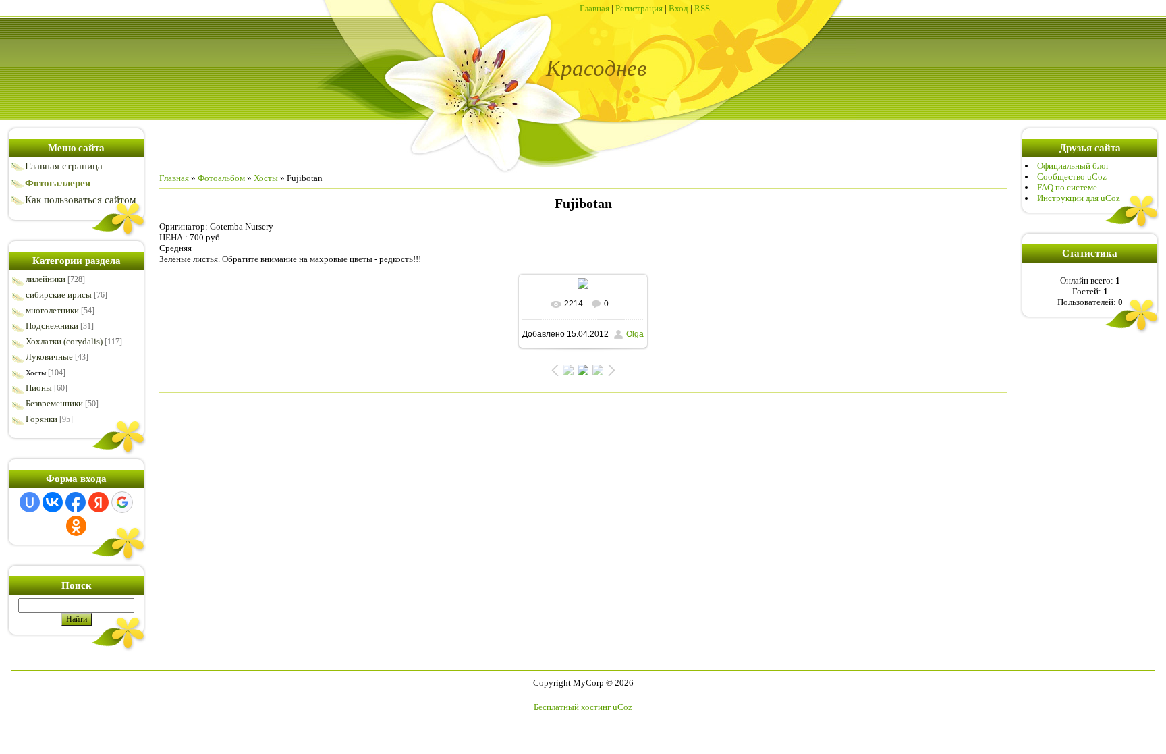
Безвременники (54, 403)
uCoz (622, 707)
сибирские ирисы (59, 295)
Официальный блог (1073, 166)
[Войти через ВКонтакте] (53, 502)
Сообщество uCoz (1072, 176)
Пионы (39, 388)
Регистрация (639, 8)
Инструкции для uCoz (1078, 198)
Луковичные (49, 357)
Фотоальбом (221, 178)
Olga (635, 334)
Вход (678, 8)
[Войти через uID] (30, 502)
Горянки (41, 419)
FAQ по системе (1067, 187)
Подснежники (52, 326)
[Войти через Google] (122, 502)
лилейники (45, 279)
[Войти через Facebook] (75, 502)
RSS (702, 8)
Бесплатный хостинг (572, 707)
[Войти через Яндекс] (98, 502)
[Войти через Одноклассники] (76, 526)
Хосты (36, 373)
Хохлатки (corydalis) (64, 341)
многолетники (52, 310)
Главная (594, 8)
